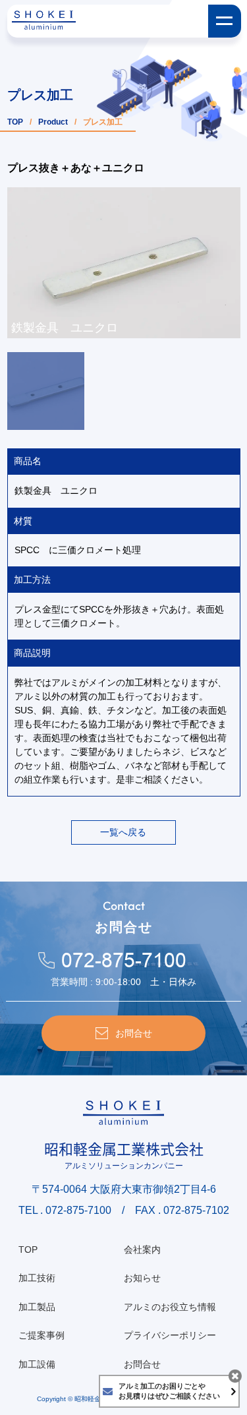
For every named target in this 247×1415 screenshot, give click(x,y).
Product (53, 122)
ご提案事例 (41, 1335)
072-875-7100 (123, 961)
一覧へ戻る (123, 832)
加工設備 (36, 1364)
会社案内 (142, 1249)
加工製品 (36, 1307)
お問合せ (142, 1364)
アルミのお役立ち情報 (170, 1307)
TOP (15, 122)
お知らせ (142, 1278)
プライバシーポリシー (170, 1335)
